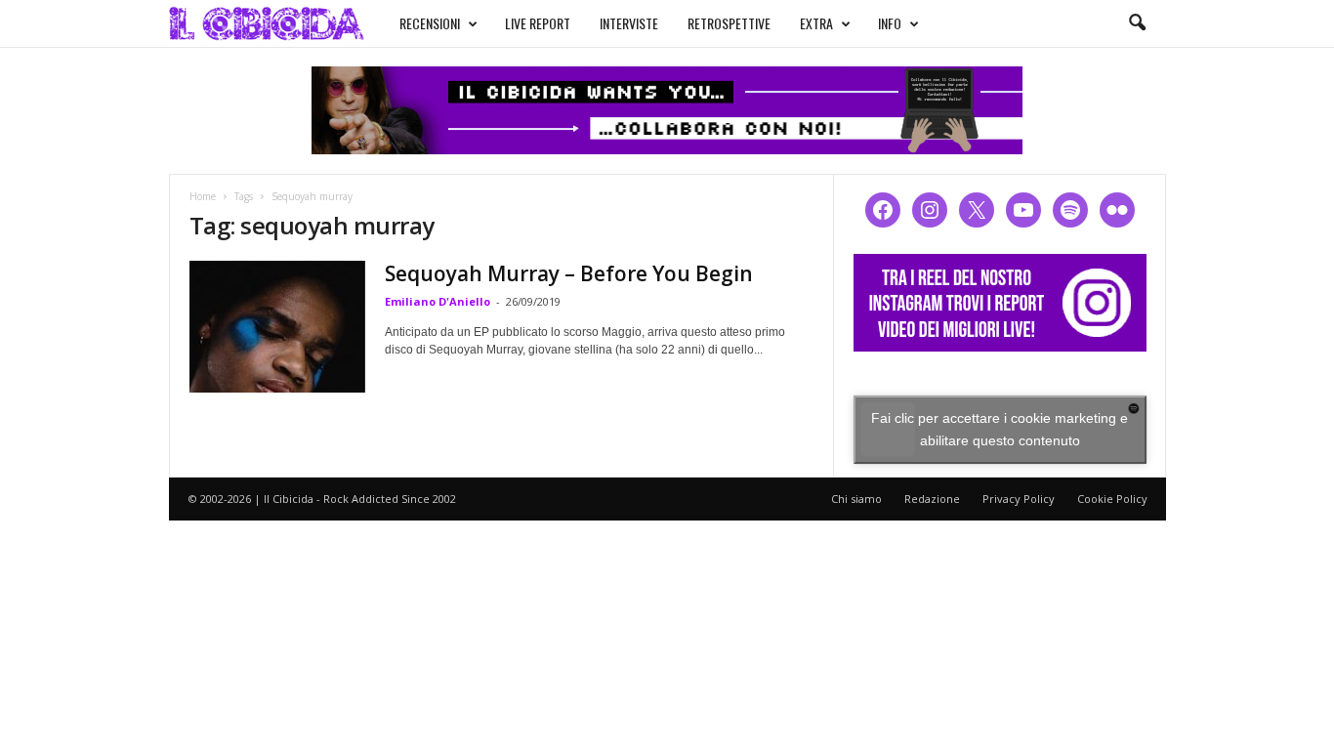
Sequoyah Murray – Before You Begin (569, 273)
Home (202, 196)
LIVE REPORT (537, 23)
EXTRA (816, 23)
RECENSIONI (429, 23)
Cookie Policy (1112, 498)
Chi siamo (856, 498)
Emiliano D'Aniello (437, 301)
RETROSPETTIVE (729, 23)
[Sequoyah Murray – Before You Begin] (277, 327)
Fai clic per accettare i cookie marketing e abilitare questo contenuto (999, 429)
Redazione (932, 498)
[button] (1136, 23)
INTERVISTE (629, 23)
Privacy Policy (1018, 498)
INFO (889, 23)
